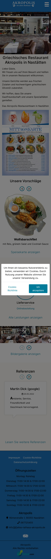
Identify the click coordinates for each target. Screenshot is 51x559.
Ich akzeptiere (38, 289)
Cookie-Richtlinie (12, 289)
